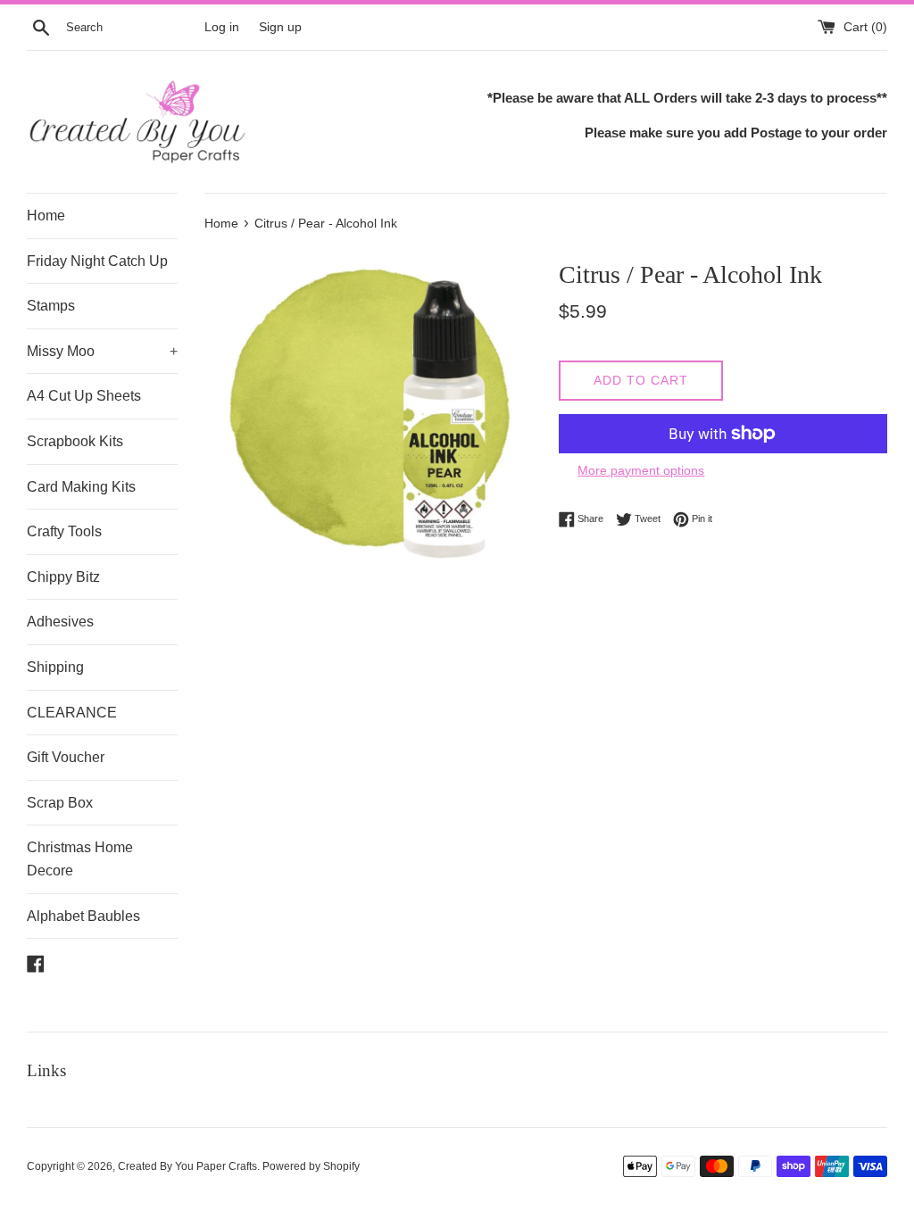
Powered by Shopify (311, 1166)
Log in (221, 27)
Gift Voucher (65, 757)
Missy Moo (102, 351)
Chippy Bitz (63, 577)
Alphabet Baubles (83, 916)
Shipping (55, 667)
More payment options (640, 470)
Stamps (51, 305)
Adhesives (60, 621)
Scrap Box (60, 802)
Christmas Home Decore (80, 859)
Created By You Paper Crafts (187, 1166)
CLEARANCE (72, 712)
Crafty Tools (64, 531)
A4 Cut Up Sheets (84, 395)
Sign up (280, 27)
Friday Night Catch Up (97, 261)
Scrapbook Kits (75, 441)
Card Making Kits (81, 486)
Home (46, 215)
